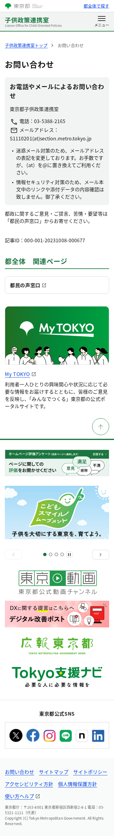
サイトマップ (53, 771)
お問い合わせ (19, 771)
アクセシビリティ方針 (29, 783)
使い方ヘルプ (19, 796)
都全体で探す (96, 6)
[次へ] (100, 554)
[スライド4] (62, 554)
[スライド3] (56, 554)
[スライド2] (50, 554)
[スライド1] (45, 554)
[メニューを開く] (101, 22)
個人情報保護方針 (77, 783)
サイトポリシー (90, 771)
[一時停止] (69, 555)
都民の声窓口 (25, 285)
